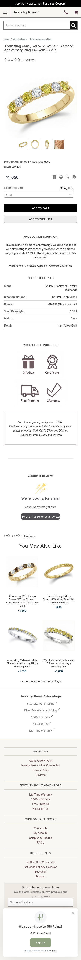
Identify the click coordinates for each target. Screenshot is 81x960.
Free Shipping (40, 804)
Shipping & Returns (40, 838)
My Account (40, 833)
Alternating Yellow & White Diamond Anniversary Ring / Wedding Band (22, 663)
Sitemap (40, 876)
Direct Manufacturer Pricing (40, 710)
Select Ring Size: (13, 187)
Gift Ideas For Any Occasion (40, 867)
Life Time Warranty (40, 730)
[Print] (61, 176)
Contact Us (40, 828)
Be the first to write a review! (40, 516)
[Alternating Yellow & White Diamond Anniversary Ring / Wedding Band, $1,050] (22, 635)
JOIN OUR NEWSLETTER (28, 3)
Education (41, 871)
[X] (68, 176)
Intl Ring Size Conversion (41, 862)
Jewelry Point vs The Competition (40, 765)
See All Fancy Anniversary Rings (40, 681)
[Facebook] (54, 176)
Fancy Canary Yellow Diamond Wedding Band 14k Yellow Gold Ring (59, 599)
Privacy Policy (40, 770)
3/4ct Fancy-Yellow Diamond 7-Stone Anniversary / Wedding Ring (59, 663)
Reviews (41, 775)
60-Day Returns (40, 717)
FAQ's (40, 842)
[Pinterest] (74, 176)
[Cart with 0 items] (76, 12)
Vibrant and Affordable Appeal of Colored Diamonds (40, 265)
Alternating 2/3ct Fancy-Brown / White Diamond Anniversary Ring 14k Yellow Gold (22, 601)
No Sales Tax (40, 724)
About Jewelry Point (40, 760)
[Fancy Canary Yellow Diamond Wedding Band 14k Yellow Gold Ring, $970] (59, 571)
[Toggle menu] (5, 12)
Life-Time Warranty (40, 794)
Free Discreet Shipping (40, 703)
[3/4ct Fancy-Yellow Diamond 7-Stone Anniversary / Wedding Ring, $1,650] (59, 635)
